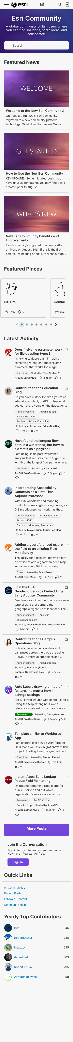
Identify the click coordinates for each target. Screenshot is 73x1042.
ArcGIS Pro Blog (56, 624)
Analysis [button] (44, 614)
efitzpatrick (34, 426)
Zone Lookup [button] (24, 805)
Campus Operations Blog (29, 671)
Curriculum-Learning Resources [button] (35, 525)
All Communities (14, 887)
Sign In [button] (18, 862)
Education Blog (51, 426)
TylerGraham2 (51, 373)
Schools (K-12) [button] (25, 520)
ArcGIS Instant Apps (27, 809)
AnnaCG (53, 805)
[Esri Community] (19, 4)
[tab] (21, 324)
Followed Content (15, 899)
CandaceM (50, 468)
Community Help (15, 904)
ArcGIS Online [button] (41, 800)
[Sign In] (67, 4)
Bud (16, 927)
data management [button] (27, 619)
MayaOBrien (34, 529)
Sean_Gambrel (55, 714)
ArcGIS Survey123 (25, 377)
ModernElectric (52, 757)
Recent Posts (12, 893)
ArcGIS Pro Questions (27, 473)
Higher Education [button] (26, 416)
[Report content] (66, 350)
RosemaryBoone (36, 667)
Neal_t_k (19, 947)
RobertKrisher (23, 937)
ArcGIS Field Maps (25, 577)
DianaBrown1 (46, 572)
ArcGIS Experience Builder (30, 762)
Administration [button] (48, 411)
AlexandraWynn (36, 624)
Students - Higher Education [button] (33, 421)
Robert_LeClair (23, 967)
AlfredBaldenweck (26, 976)
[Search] (59, 4)
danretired (21, 957)
